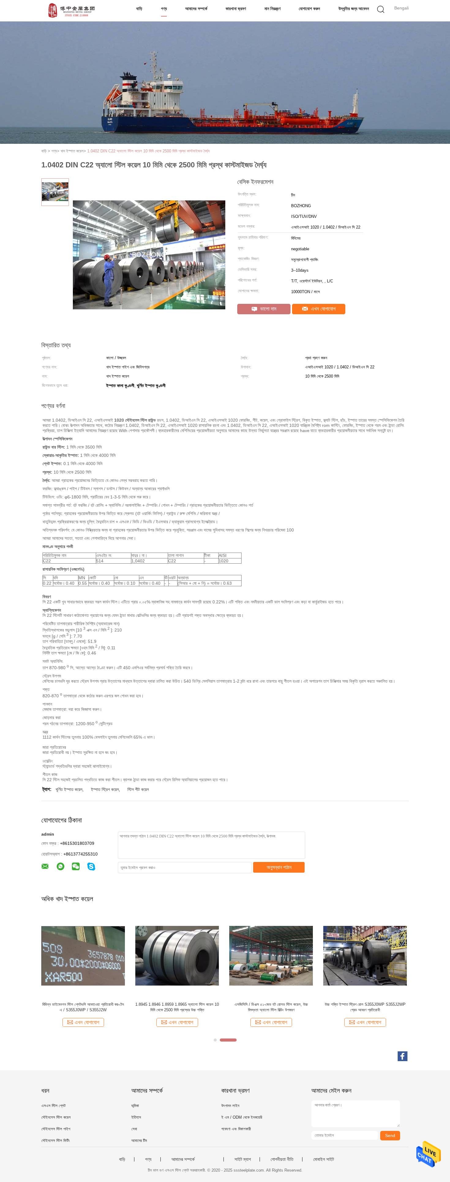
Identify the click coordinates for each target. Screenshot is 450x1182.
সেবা (134, 1129)
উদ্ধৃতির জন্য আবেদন (354, 8)
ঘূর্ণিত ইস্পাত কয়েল (69, 789)
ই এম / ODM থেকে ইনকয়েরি (241, 1117)
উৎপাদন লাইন (230, 1105)
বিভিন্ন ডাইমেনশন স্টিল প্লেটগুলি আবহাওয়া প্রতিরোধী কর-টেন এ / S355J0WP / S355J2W (83, 1007)
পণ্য (164, 8)
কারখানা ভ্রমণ (236, 8)
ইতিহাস (136, 1117)
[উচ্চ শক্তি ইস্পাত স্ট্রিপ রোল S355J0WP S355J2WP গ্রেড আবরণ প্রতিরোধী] (365, 955)
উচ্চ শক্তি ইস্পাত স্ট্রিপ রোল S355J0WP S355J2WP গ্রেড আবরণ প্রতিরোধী (365, 1007)
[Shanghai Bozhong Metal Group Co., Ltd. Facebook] (402, 1056)
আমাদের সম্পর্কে (196, 8)
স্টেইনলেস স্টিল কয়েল (56, 1117)
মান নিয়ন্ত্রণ (272, 8)
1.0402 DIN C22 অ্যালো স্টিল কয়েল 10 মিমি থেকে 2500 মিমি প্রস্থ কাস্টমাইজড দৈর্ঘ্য (148, 151)
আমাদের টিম (139, 1140)
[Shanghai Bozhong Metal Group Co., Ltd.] (71, 10)
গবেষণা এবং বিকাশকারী (236, 1129)
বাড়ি (139, 8)
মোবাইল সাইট (323, 1159)
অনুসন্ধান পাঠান (279, 867)
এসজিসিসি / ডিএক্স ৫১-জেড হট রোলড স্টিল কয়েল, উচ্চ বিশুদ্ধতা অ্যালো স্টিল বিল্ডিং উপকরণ (271, 1007)
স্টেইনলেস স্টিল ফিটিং (55, 1140)
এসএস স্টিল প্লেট (53, 1105)
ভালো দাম (267, 309)
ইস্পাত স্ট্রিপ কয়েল (105, 789)
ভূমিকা (135, 1105)
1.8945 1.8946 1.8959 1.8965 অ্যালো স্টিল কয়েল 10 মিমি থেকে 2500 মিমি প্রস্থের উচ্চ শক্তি (177, 1007)
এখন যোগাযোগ (322, 309)
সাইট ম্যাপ (242, 1159)
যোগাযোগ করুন (309, 8)
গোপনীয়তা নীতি (282, 1159)
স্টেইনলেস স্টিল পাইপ (55, 1129)
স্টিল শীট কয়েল (138, 789)
